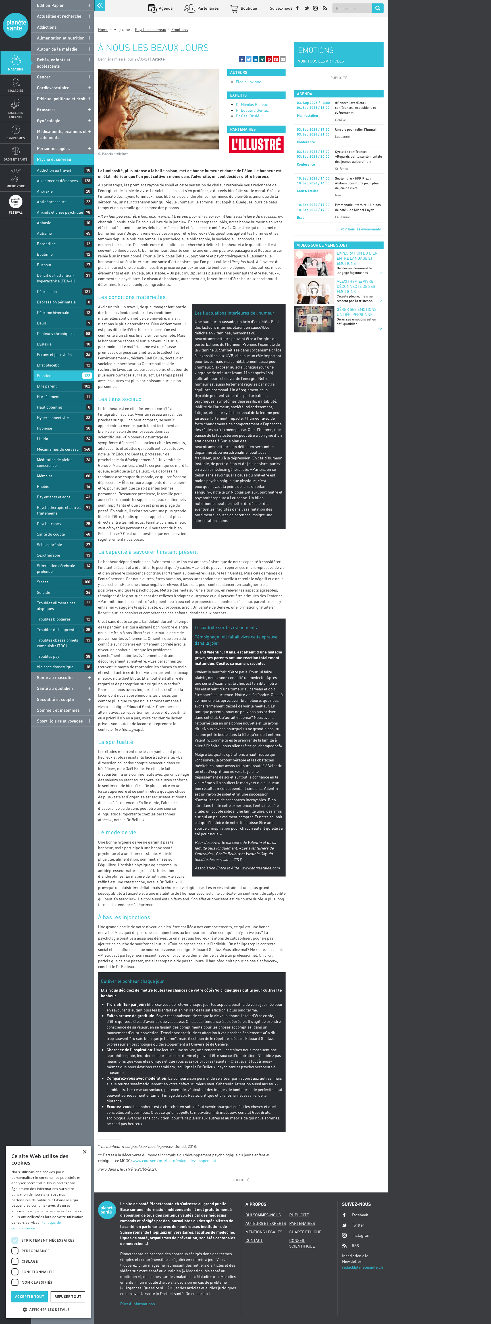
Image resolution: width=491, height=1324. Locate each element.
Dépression (47, 291)
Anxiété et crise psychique (60, 212)
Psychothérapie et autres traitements (59, 510)
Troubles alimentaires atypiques (56, 605)
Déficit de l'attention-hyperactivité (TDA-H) (56, 278)
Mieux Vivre (16, 186)
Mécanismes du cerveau (58, 449)
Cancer (44, 76)
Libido (42, 438)
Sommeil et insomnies (58, 710)
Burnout (44, 264)
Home (103, 29)
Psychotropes (49, 523)
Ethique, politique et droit (61, 98)
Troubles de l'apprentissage (61, 629)
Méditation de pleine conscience (54, 462)
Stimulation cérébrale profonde (56, 568)
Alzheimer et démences (57, 180)
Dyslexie (44, 344)
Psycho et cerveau (54, 159)
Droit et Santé (16, 159)
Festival (15, 212)
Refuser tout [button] (68, 1296)
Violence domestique (55, 666)
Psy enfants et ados (53, 496)
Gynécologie (48, 120)
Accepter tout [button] (29, 1296)
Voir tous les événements (361, 229)
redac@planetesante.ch (362, 1267)
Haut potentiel (49, 407)
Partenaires (208, 8)
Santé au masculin (55, 677)
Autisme (44, 233)
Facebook (360, 1214)
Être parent (47, 386)
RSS (355, 1245)
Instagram (361, 1235)
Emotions (45, 375)
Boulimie (45, 254)
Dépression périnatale (56, 301)
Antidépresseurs (51, 201)
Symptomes (16, 138)
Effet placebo (48, 365)
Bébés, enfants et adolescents (53, 62)
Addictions (47, 27)
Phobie (43, 486)
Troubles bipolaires (54, 619)
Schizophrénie (49, 544)
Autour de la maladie (57, 48)
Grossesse (47, 109)
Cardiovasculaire (53, 87)
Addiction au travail (54, 170)
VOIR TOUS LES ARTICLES (321, 61)
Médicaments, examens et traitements (62, 134)
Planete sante (15, 25)
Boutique (248, 8)
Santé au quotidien (55, 688)
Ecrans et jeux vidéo (54, 354)
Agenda (165, 8)
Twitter (358, 1225)
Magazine (15, 69)
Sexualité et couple (55, 699)
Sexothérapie (48, 555)
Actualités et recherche (59, 15)
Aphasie (44, 222)
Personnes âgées (53, 148)
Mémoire (44, 475)
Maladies (15, 90)
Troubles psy (48, 656)
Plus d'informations (137, 1303)
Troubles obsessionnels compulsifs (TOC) (57, 643)
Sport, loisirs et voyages (60, 720)
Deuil (41, 322)
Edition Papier (50, 5)
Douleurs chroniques (55, 333)
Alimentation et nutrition (61, 37)
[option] (256, 144)
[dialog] (48, 1232)
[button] (242, 59)
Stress (42, 581)
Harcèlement (48, 396)
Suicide (43, 592)
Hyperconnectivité (53, 417)
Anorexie (45, 191)
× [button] (84, 1152)
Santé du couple (51, 534)
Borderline (46, 243)
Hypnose (44, 428)
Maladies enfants (15, 114)
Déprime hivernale (53, 312)
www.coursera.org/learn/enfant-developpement (174, 1160)
